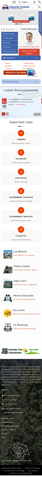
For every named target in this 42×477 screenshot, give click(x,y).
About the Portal (7, 418)
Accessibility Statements (10, 426)
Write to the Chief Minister (29, 52)
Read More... (21, 104)
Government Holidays (21, 197)
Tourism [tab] (7, 47)
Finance (8, 63)
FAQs (3, 437)
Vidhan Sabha (29, 63)
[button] (2, 17)
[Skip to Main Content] (14, 2)
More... (35, 76)
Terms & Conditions (8, 430)
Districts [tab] (7, 43)
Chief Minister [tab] (9, 29)
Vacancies (21, 158)
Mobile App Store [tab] (10, 51)
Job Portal (21, 178)
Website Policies (7, 422)
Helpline (5, 390)
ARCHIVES (37, 114)
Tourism (8, 68)
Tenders (21, 139)
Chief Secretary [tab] (10, 34)
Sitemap (4, 433)
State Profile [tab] (9, 38)
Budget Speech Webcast (21, 21)
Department (10, 58)
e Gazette (21, 236)
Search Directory (12, 81)
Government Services (21, 216)
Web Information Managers (13, 412)
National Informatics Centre (11, 468)
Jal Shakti (8, 66)
